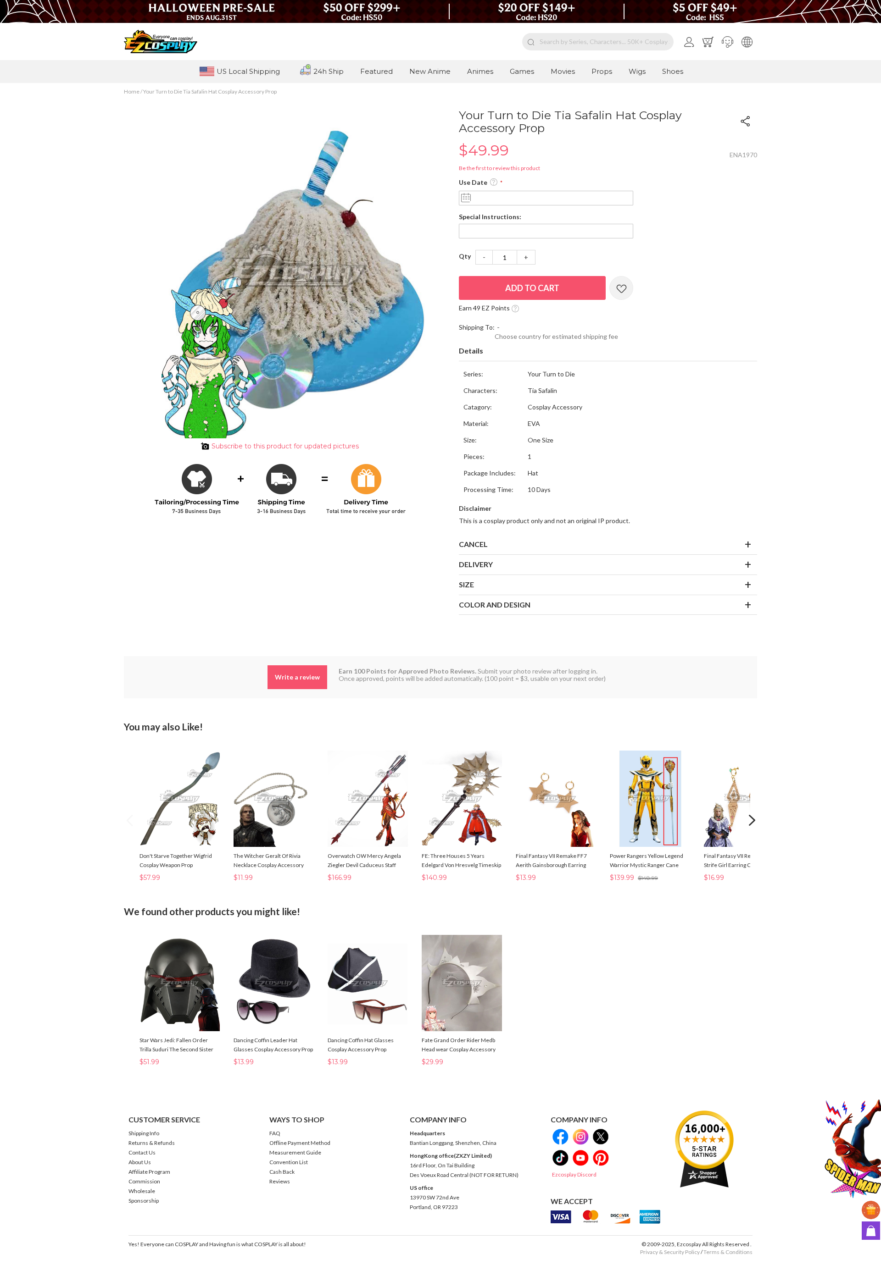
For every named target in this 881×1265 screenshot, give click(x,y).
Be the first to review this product (499, 168)
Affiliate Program (149, 1171)
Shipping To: (477, 327)
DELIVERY (476, 564)
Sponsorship (143, 1200)
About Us (139, 1162)
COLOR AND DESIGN (494, 604)
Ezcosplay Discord (574, 1174)
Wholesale (141, 1191)
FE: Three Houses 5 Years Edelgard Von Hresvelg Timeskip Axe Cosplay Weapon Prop (461, 865)
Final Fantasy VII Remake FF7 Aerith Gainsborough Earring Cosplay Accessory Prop (551, 865)
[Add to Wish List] (621, 288)
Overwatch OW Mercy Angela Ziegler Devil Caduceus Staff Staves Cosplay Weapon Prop (364, 865)
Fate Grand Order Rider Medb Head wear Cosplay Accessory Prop (459, 1049)
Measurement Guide (295, 1152)
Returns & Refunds (151, 1142)
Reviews (279, 1181)
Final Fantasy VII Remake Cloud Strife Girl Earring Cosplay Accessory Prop (742, 865)
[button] (727, 42)
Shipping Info (143, 1133)
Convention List (288, 1162)
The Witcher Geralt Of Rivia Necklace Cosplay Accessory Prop (269, 865)
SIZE (466, 584)
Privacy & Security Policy (670, 1251)
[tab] (608, 351)
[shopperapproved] (704, 1148)
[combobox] (598, 41)
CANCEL (473, 544)
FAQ (274, 1133)
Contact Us (142, 1152)
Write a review (297, 677)
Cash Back (282, 1171)
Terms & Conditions (728, 1251)
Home (131, 91)
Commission (144, 1181)
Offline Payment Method (299, 1142)
